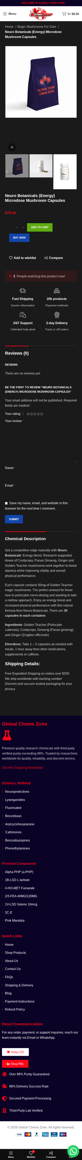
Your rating (13, 413)
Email (10, 485)
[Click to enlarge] (12, 147)
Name (10, 468)
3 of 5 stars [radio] (35, 413)
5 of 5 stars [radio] (41, 413)
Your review (14, 421)
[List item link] (41, 800)
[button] (73, 1151)
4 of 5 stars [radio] (38, 413)
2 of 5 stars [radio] (31, 413)
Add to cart (40, 227)
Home (9, 26)
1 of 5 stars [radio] (28, 413)
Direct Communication (22, 1024)
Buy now (19, 237)
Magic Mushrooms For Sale (37, 26)
